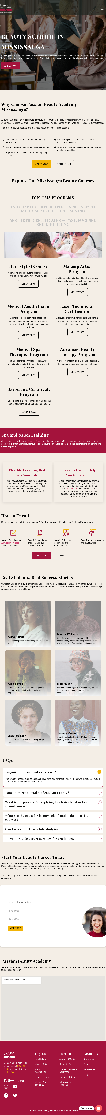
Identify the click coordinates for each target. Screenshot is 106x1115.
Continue (15, 928)
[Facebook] (5, 1095)
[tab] (53, 198)
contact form (9, 1072)
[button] (102, 8)
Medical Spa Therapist (40, 1083)
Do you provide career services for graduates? (39, 838)
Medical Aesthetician (40, 1070)
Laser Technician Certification (77, 308)
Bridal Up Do (65, 1064)
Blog (86, 1074)
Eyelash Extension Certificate (68, 1070)
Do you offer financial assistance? (30, 772)
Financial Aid (72, 489)
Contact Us (89, 1059)
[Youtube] (15, 1086)
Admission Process (10, 543)
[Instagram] (5, 1086)
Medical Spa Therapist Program (28, 351)
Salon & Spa (34, 441)
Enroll (86, 1064)
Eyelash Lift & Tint (67, 1077)
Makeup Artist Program (77, 268)
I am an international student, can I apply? (37, 793)
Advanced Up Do (67, 1059)
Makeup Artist (41, 1064)
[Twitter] (15, 1095)
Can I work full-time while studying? (32, 829)
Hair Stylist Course (28, 266)
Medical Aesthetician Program (28, 308)
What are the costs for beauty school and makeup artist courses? (46, 818)
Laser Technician (43, 1077)
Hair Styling (40, 1059)
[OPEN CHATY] (98, 1108)
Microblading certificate (65, 1083)
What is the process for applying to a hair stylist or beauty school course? (48, 804)
